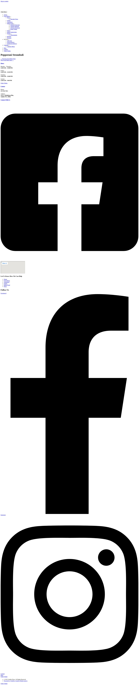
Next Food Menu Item (7, 60)
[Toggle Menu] (10, 16)
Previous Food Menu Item (8, 58)
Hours (2, 63)
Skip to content (4, 1)
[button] (7, 51)
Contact (3, 86)
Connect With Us (5, 100)
